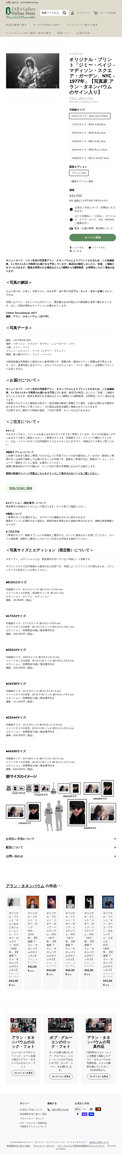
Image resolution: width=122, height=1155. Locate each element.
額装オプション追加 (82, 181)
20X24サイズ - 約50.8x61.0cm (89, 133)
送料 (76, 200)
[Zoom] (32, 70)
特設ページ (64, 32)
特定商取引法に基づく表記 (33, 1114)
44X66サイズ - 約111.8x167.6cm (90, 158)
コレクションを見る (23, 1072)
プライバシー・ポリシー (32, 1118)
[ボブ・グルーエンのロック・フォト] (61, 1025)
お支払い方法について (31, 1109)
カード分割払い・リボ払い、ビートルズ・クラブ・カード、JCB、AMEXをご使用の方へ (95, 219)
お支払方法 (83, 32)
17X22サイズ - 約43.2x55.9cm (89, 124)
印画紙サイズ (77, 109)
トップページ (75, 53)
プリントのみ (79, 173)
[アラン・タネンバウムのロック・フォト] (23, 1025)
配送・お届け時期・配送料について (94, 228)
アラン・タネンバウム (81, 98)
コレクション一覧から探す (82, 24)
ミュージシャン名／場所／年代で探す (28, 32)
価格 (71, 190)
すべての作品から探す (46, 24)
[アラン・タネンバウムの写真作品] (99, 1025)
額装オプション (78, 167)
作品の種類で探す (16, 24)
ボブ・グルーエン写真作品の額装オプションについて (33, 1125)
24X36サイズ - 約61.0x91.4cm (89, 141)
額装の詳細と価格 (20, 488)
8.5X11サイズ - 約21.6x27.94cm (90, 116)
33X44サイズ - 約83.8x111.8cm (89, 149)
